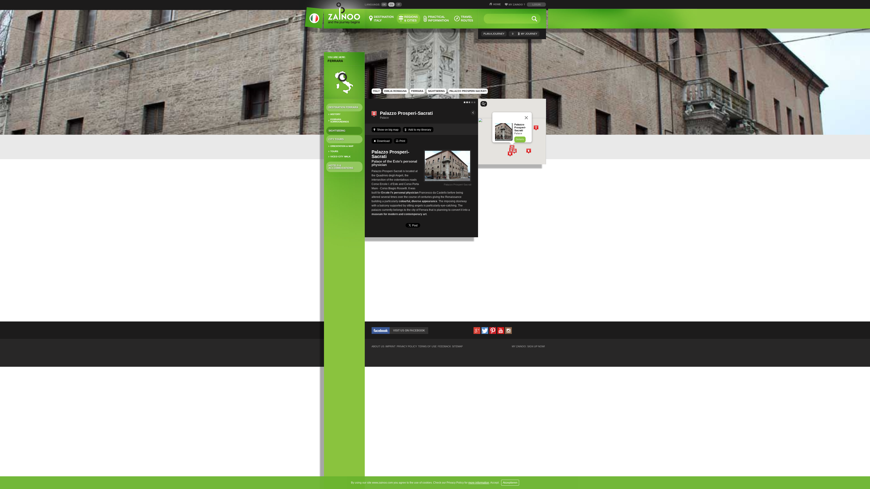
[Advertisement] (344, 253)
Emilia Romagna (395, 91)
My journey (524, 33)
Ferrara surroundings (339, 120)
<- (473, 112)
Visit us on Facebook (409, 330)
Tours (334, 151)
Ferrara (335, 61)
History (335, 114)
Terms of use (427, 346)
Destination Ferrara (343, 107)
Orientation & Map (341, 146)
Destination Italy (381, 19)
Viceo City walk (340, 156)
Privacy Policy (407, 346)
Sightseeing (337, 130)
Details (520, 139)
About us (378, 346)
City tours (336, 139)
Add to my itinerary (419, 129)
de (384, 4)
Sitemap (457, 346)
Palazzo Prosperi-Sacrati (468, 91)
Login (536, 4)
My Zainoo (517, 4)
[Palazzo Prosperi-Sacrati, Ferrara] (447, 182)
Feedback (444, 346)
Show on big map (388, 129)
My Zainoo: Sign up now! (528, 346)
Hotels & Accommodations (341, 166)
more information (478, 482)
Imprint (390, 346)
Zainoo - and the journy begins (344, 13)
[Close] (526, 117)
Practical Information (436, 19)
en (391, 4)
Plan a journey (493, 33)
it (399, 4)
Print (402, 141)
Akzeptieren (510, 482)
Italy (376, 91)
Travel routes (464, 19)
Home (497, 4)
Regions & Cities (408, 19)
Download (383, 141)
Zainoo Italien (311, 20)
